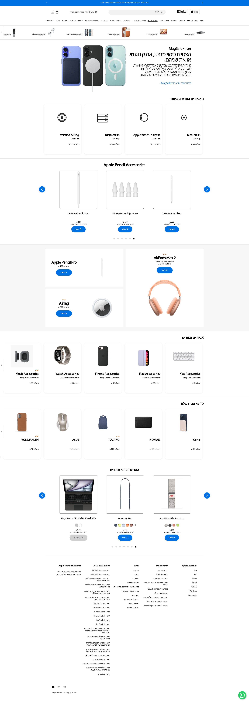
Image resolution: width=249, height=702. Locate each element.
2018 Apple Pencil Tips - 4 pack (125, 213)
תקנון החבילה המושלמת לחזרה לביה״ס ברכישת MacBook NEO (98, 644)
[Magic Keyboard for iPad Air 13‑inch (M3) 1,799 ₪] (78, 495)
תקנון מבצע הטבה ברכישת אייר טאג (96, 664)
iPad (195, 575)
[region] (124, 66)
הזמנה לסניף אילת (161, 593)
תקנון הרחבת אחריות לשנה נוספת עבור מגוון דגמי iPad (97, 598)
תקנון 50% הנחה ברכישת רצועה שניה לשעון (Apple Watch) (98, 669)
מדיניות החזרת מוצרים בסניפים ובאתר (156, 584)
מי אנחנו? (135, 579)
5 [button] (118, 239)
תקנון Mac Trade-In (103, 620)
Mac (195, 570)
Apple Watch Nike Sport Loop (172, 518)
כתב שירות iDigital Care (101, 570)
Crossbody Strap (125, 518)
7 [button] (113, 547)
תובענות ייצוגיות (133, 608)
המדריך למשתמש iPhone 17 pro (155, 606)
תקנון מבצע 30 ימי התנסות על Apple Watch (98, 638)
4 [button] (122, 239)
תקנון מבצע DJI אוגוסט (101, 660)
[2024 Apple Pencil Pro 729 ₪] (172, 190)
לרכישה (172, 229)
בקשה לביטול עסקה (131, 599)
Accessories (192, 595)
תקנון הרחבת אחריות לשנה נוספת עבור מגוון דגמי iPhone (97, 592)
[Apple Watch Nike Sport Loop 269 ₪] (172, 495)
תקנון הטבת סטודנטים (101, 608)
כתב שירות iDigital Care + (100, 575)
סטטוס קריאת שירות (160, 579)
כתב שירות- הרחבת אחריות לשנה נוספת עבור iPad (97, 586)
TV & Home (193, 591)
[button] (57, 12)
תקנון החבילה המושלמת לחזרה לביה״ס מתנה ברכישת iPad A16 (98, 650)
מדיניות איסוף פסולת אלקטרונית (155, 597)
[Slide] (124, 66)
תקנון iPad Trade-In (103, 624)
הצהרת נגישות (133, 604)
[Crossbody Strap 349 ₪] (125, 495)
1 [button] (134, 239)
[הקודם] (207, 189)
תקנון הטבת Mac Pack (102, 604)
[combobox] (137, 12)
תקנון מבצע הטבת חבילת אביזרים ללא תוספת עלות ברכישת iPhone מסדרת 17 (97, 631)
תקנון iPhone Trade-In (102, 616)
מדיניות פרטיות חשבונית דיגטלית (126, 587)
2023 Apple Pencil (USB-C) (78, 213)
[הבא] (2, 32)
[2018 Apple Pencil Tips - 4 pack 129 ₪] (125, 190)
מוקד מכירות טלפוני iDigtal (158, 589)
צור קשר (136, 570)
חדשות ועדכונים (133, 583)
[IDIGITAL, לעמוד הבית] (195, 12)
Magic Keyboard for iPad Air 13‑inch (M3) (78, 518)
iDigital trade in (162, 575)
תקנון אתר (135, 595)
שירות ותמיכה (162, 570)
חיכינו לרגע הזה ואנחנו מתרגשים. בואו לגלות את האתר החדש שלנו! (125, 3)
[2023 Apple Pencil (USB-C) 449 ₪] (78, 190)
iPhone (194, 579)
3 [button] (126, 239)
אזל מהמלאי (78, 538)
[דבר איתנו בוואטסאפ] (242, 695)
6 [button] (114, 239)
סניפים (136, 575)
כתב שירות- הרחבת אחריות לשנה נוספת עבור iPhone (97, 580)
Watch (194, 583)
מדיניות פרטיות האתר (130, 591)
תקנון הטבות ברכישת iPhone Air (98, 655)
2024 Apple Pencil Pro (171, 213)
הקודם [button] (202, 3)
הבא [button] (46, 3)
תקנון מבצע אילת (103, 674)
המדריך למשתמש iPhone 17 (157, 602)
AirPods (194, 587)
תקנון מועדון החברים (102, 612)
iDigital (54, 693)
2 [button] (130, 239)
